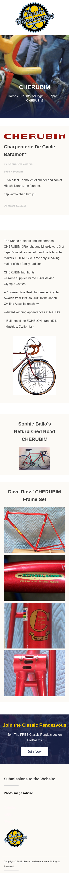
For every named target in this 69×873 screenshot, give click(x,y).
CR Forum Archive (9, 821)
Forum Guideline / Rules (9, 807)
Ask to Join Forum (8, 814)
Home (12, 96)
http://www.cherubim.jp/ (19, 194)
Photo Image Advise (18, 793)
